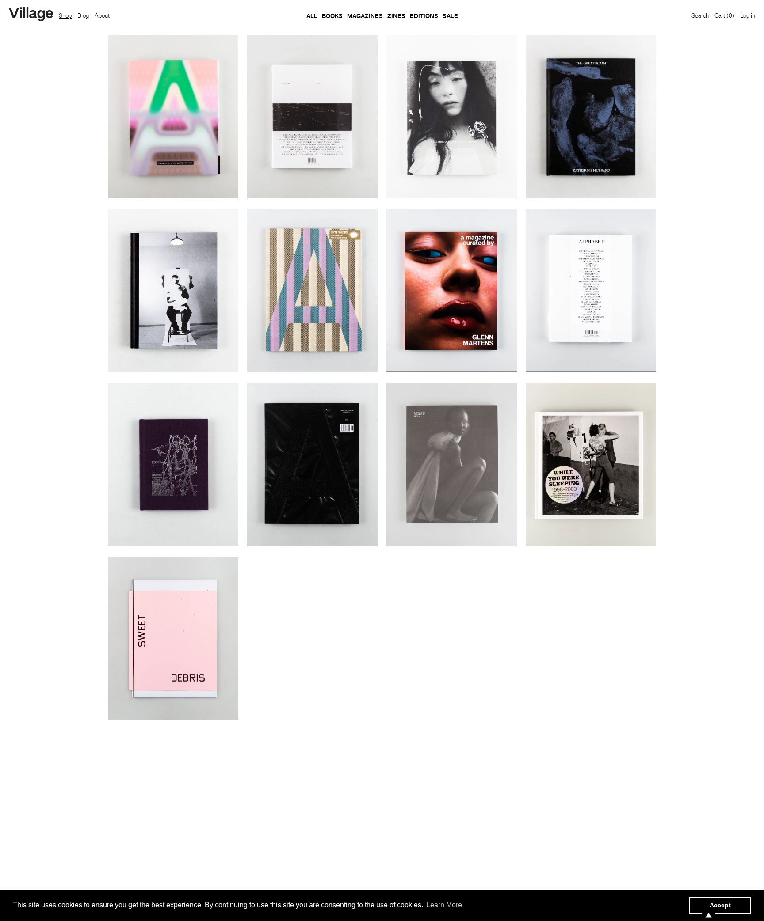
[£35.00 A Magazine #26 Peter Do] (312, 464)
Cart (724, 15)
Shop (65, 15)
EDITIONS (424, 16)
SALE (450, 16)
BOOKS (332, 16)
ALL (311, 16)
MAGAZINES (365, 16)
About (102, 15)
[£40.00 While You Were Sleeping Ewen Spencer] (591, 464)
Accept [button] (720, 905)
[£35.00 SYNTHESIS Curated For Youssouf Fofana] (312, 290)
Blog (83, 15)
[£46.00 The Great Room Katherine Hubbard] (591, 116)
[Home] (31, 15)
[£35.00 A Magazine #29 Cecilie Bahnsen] (451, 116)
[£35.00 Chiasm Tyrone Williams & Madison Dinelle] (173, 464)
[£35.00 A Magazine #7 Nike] (173, 116)
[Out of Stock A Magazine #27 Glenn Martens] (451, 290)
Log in (747, 15)
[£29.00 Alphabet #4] (312, 116)
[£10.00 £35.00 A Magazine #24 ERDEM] (451, 464)
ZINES (396, 16)
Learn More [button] (444, 905)
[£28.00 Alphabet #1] (591, 290)
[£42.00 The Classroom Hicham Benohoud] (173, 290)
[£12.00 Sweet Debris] (173, 638)
